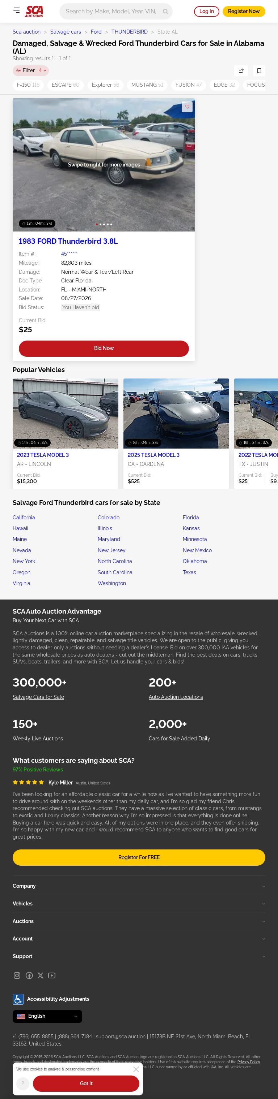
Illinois (105, 528)
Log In (206, 11)
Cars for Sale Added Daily (179, 738)
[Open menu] (16, 10)
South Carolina (115, 572)
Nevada (22, 550)
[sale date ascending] (241, 70)
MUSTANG (147, 85)
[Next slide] (182, 165)
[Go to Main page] (34, 11)
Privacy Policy (248, 1062)
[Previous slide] (25, 165)
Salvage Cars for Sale (38, 697)
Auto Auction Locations (176, 697)
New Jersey (112, 550)
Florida (191, 517)
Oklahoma (195, 561)
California (24, 517)
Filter (32, 70)
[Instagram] (17, 975)
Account (23, 939)
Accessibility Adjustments (58, 999)
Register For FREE (139, 857)
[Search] (166, 11)
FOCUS (259, 85)
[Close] (136, 1069)
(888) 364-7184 (75, 1036)
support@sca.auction (121, 1036)
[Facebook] (29, 975)
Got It (86, 1083)
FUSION (189, 85)
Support (22, 956)
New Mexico (197, 550)
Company (24, 886)
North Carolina (115, 561)
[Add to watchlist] (187, 106)
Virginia (21, 583)
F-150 (28, 85)
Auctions (23, 921)
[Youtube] (51, 975)
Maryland (109, 539)
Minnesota (195, 539)
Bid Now (104, 348)
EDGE (224, 85)
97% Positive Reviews (38, 770)
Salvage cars (65, 32)
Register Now (244, 11)
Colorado (108, 517)
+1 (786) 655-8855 (33, 1036)
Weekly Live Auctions (38, 738)
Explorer (105, 85)
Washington (112, 583)
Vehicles (23, 904)
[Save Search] (259, 70)
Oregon (21, 572)
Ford (96, 32)
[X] (40, 975)
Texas (189, 572)
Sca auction (27, 32)
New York (24, 561)
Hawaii (20, 528)
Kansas (191, 528)
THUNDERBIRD (129, 32)
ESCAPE (66, 85)
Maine (20, 539)
